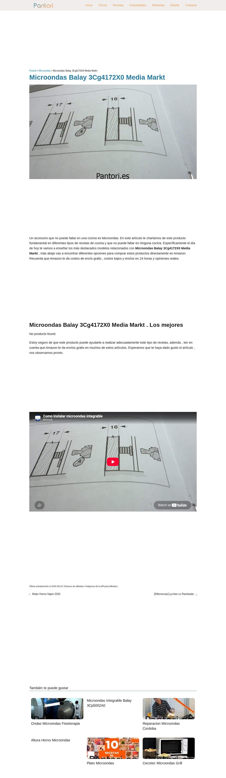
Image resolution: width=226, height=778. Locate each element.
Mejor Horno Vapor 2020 (46, 593)
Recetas (118, 5)
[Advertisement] (113, 40)
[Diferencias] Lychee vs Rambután (174, 593)
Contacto (191, 5)
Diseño (174, 5)
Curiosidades (137, 5)
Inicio (89, 5)
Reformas (158, 5)
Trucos (103, 5)
